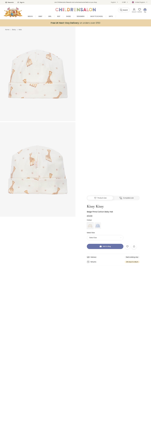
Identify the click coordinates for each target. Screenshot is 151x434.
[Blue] (97, 225)
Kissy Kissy (95, 206)
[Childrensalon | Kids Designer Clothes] (13, 12)
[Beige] (90, 225)
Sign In (22, 2)
